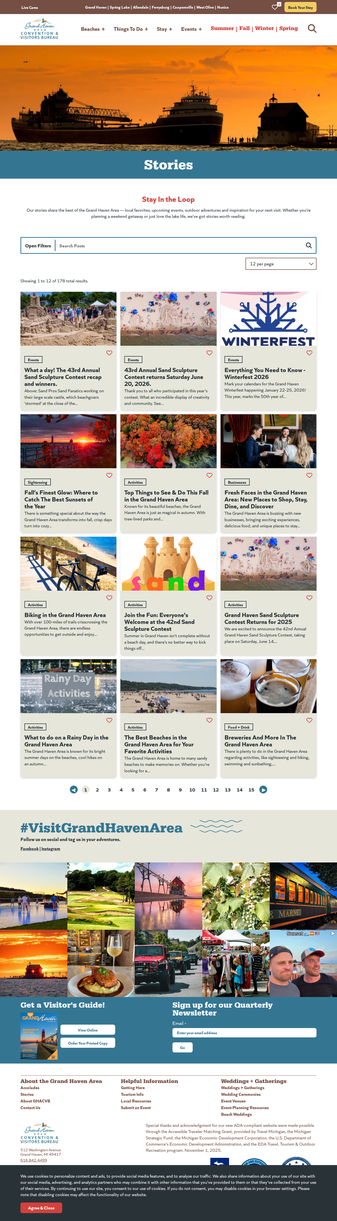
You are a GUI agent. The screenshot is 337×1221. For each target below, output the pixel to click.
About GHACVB (35, 1101)
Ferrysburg (160, 7)
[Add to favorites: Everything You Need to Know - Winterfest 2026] (309, 353)
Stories (27, 1094)
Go (182, 1047)
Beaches (90, 28)
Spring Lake (120, 7)
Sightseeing (37, 482)
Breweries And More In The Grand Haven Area (260, 740)
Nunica (223, 7)
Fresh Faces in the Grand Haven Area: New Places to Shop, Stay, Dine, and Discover (266, 498)
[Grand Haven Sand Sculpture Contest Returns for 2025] (269, 564)
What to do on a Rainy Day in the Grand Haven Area (66, 740)
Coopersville (183, 7)
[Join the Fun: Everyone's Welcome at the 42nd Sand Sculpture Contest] (168, 564)
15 (251, 789)
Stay (162, 28)
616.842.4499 (33, 1160)
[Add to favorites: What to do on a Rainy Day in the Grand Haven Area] (109, 720)
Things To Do (128, 28)
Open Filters (38, 245)
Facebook (29, 848)
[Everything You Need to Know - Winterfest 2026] (269, 319)
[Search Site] (312, 28)
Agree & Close (41, 1207)
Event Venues (233, 1101)
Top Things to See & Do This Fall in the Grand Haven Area (166, 495)
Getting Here (133, 1087)
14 (240, 789)
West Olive (205, 7)
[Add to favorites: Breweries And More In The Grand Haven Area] (309, 720)
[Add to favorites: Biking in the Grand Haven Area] (109, 598)
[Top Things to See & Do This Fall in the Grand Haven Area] (168, 441)
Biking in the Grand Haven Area (65, 614)
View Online (96, 1029)
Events (189, 28)
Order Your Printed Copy (88, 1043)
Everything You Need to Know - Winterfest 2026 (265, 373)
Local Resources (136, 1101)
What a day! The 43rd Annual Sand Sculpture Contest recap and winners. (63, 376)
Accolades (29, 1087)
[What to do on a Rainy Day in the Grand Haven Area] (68, 686)
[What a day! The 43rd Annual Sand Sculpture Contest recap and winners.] (68, 319)
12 (216, 789)
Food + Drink (239, 727)
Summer (222, 28)
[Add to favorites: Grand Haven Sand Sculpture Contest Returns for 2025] (309, 598)
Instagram (50, 848)
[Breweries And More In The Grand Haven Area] (269, 686)
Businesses (237, 482)
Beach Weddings (236, 1114)
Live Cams (29, 7)
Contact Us (30, 1107)
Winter (264, 28)
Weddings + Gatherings (242, 1087)
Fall (244, 28)
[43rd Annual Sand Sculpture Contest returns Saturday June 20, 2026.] (168, 319)
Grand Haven (96, 7)
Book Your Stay (300, 7)
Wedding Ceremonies (241, 1094)
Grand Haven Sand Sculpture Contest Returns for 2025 (262, 618)
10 (192, 789)
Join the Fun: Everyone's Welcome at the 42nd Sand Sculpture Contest (159, 621)
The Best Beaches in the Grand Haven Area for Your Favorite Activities (159, 743)
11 (204, 789)
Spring (288, 28)
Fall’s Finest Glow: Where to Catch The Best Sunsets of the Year (61, 498)
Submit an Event (136, 1107)
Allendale (141, 7)
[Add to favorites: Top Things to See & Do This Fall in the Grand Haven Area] (209, 475)
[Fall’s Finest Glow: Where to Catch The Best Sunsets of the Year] (68, 441)
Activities (135, 482)
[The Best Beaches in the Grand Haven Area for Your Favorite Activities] (168, 686)
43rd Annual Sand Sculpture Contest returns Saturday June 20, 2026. (163, 376)
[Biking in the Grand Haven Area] (68, 564)
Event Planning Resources (245, 1107)
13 (228, 789)
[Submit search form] (309, 245)
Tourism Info (132, 1094)
